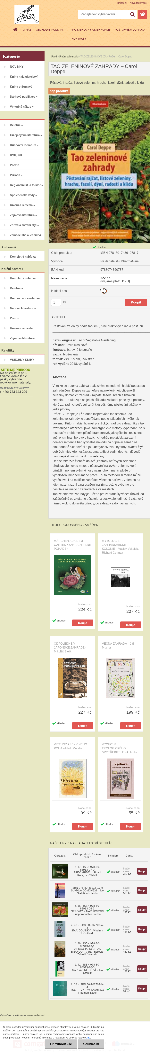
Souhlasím (91, 1044)
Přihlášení (121, 3)
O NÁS (27, 29)
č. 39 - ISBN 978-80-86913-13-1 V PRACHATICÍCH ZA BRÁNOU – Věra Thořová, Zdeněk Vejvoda (87, 949)
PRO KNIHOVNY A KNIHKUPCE (90, 29)
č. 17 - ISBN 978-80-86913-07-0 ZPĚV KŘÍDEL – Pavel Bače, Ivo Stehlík (87, 871)
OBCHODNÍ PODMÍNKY (51, 29)
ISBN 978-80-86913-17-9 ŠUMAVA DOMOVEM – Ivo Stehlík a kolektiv (87, 890)
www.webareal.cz (38, 1015)
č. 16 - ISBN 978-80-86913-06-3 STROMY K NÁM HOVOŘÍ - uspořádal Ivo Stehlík (87, 910)
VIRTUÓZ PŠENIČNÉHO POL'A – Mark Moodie (70, 746)
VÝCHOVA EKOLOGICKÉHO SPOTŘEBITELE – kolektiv (119, 748)
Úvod (54, 56)
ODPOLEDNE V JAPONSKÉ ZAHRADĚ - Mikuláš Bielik (70, 647)
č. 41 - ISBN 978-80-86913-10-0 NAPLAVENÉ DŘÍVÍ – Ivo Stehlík (87, 968)
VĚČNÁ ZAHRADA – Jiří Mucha (118, 645)
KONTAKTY (79, 38)
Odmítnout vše (61, 1044)
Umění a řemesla (68, 56)
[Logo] (27, 14)
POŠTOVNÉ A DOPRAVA (129, 29)
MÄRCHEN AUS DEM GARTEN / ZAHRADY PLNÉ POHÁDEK (72, 544)
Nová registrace (138, 3)
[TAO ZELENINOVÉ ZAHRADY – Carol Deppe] (99, 97)
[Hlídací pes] (103, 289)
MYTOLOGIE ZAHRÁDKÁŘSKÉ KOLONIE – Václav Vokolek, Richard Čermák (120, 546)
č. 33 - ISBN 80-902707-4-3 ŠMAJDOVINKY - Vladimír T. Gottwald (87, 929)
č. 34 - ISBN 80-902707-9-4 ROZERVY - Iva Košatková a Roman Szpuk (87, 988)
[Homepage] (15, 29)
